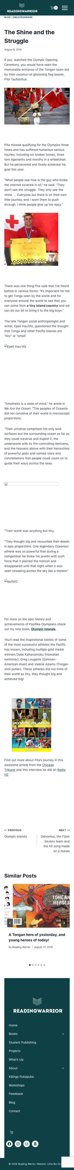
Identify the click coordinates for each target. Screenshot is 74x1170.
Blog (7, 17)
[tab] (30, 965)
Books (13, 1034)
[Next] (64, 923)
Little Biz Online (56, 1163)
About (13, 1068)
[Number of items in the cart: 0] (11, 1132)
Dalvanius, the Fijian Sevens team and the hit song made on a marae (55, 841)
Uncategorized (23, 17)
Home (13, 1025)
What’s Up (16, 1059)
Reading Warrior (21, 947)
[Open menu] (65, 7)
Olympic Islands (15, 833)
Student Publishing (22, 1042)
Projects (14, 1051)
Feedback (16, 1094)
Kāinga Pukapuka (21, 1076)
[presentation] (37, 906)
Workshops (17, 1085)
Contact (14, 1111)
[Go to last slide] (10, 923)
